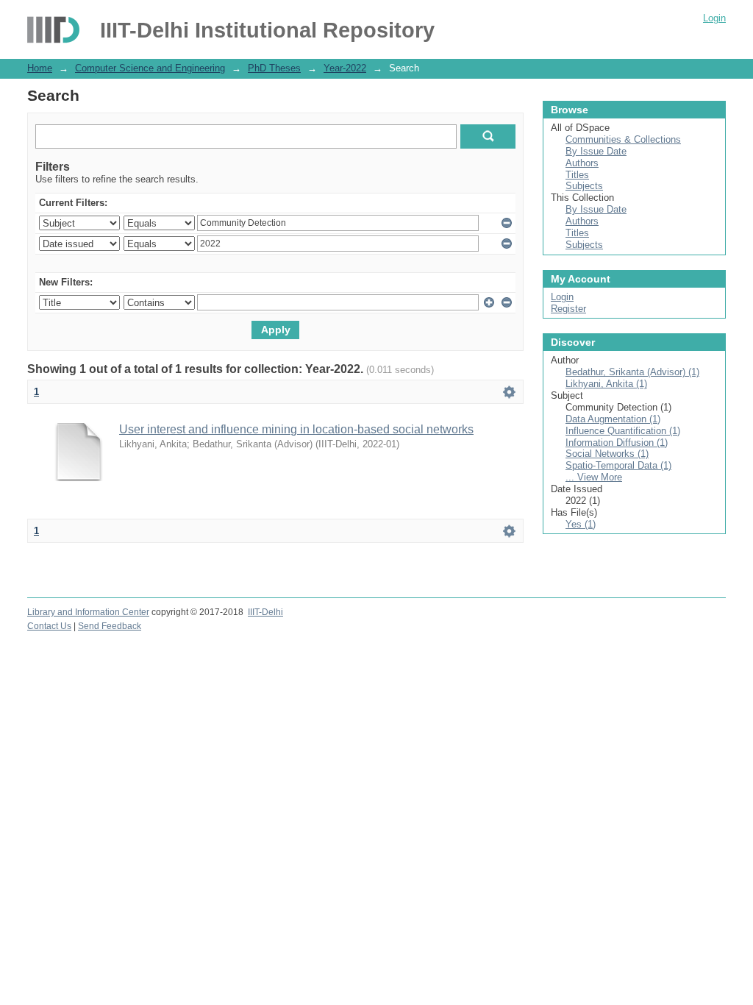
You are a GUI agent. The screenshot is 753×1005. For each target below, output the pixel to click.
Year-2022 (345, 68)
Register (568, 308)
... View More (593, 477)
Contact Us (49, 626)
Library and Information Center (88, 612)
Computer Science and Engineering (150, 68)
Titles (577, 174)
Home (39, 68)
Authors (582, 162)
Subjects (584, 185)
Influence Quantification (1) (622, 430)
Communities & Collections (623, 139)
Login (714, 18)
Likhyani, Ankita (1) (606, 383)
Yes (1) (580, 524)
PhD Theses (274, 68)
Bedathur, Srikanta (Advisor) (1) (632, 371)
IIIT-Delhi (265, 612)
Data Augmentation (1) (612, 419)
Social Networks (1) (607, 453)
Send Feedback (109, 626)
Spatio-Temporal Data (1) (618, 465)
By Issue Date (596, 151)
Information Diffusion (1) (616, 442)
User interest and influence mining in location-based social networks (296, 429)
